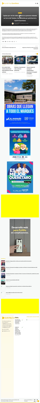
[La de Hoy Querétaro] (10, 3)
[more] (16, 41)
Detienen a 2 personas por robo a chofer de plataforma (19, 69)
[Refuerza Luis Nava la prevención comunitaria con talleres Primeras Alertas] (3, 288)
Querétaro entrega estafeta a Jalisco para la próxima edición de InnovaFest (18, 261)
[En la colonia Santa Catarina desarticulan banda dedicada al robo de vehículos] (7, 60)
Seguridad (20, 12)
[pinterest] (9, 41)
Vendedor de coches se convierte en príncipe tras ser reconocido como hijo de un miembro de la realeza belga (18, 330)
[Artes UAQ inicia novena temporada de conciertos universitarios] (23, 321)
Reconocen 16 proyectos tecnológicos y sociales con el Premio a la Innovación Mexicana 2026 (21, 267)
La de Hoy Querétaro (5, 73)
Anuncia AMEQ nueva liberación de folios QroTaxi (14, 292)
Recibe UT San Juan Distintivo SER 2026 (12, 280)
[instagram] (37, 399)
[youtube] (34, 401)
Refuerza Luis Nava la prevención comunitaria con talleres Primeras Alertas (18, 286)
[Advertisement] (20, 206)
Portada (28, 65)
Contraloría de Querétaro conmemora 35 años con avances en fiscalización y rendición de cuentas (22, 273)
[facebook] (5, 41)
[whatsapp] (14, 41)
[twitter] (7, 41)
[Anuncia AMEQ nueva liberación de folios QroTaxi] (3, 294)
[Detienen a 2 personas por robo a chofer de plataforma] (20, 60)
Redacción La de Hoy (17, 72)
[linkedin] (12, 41)
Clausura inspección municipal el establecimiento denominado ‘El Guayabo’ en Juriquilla (32, 70)
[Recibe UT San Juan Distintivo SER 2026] (3, 282)
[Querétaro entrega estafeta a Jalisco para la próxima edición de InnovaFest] (3, 263)
